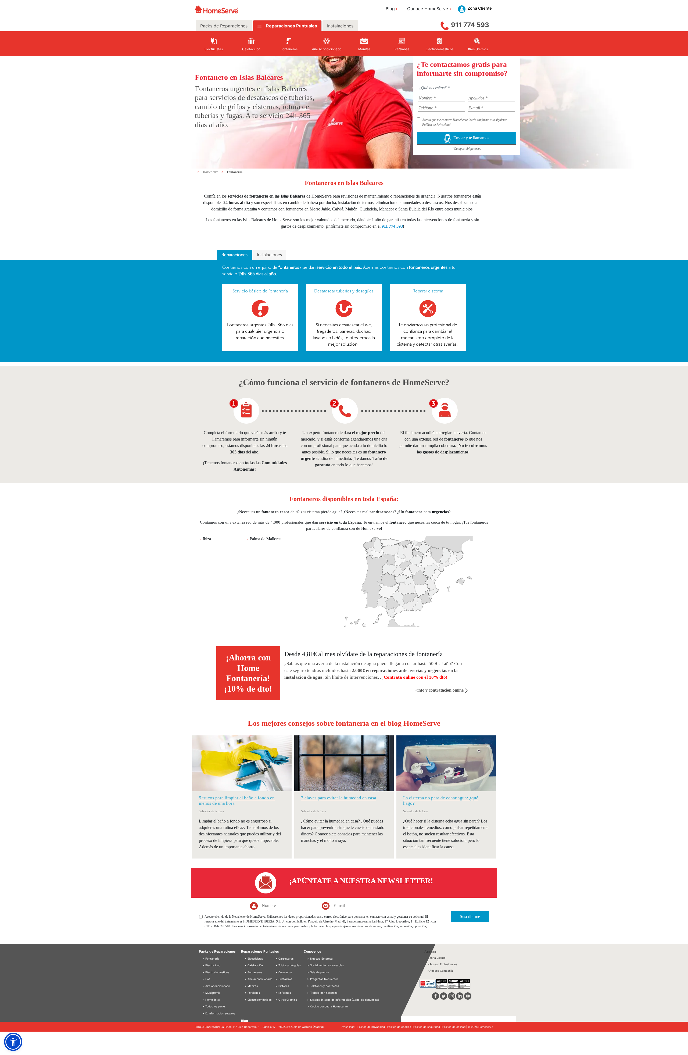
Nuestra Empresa (321, 958)
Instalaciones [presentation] (269, 254)
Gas (207, 979)
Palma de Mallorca (265, 539)
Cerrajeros (285, 972)
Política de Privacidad (436, 125)
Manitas (252, 986)
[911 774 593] (444, 24)
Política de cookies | (400, 1026)
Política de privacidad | (372, 1026)
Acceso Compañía (441, 970)
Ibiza (207, 539)
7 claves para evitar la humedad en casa (338, 797)
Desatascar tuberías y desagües (344, 291)
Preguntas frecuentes (324, 979)
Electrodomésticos (217, 972)
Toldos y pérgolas (289, 965)
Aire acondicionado (217, 986)
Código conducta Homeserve (329, 1006)
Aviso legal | (349, 1026)
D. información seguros (220, 1013)
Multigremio (212, 992)
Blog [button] (390, 8)
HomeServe (211, 172)
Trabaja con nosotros (323, 992)
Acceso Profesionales (443, 964)
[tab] (234, 255)
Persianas (253, 992)
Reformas (284, 992)
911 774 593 (470, 25)
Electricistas (255, 958)
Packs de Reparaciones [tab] (224, 25)
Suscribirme (470, 916)
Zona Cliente (437, 957)
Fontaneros (234, 172)
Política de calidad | (455, 1026)
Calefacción (255, 965)
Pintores (283, 986)
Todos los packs (215, 1006)
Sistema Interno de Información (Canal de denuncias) (344, 999)
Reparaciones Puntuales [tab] (291, 25)
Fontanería (212, 958)
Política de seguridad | (427, 1026)
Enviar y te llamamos (471, 137)
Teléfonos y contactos (324, 986)
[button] (13, 1042)
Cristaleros (285, 979)
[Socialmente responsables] (308, 965)
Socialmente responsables (327, 965)
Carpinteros (285, 958)
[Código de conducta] (308, 1006)
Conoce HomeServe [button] (427, 8)
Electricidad (212, 965)
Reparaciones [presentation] (234, 254)
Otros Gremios (287, 999)
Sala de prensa (319, 972)
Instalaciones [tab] (340, 25)
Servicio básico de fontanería (260, 291)
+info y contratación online (440, 690)
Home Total (212, 999)
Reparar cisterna (428, 291)
